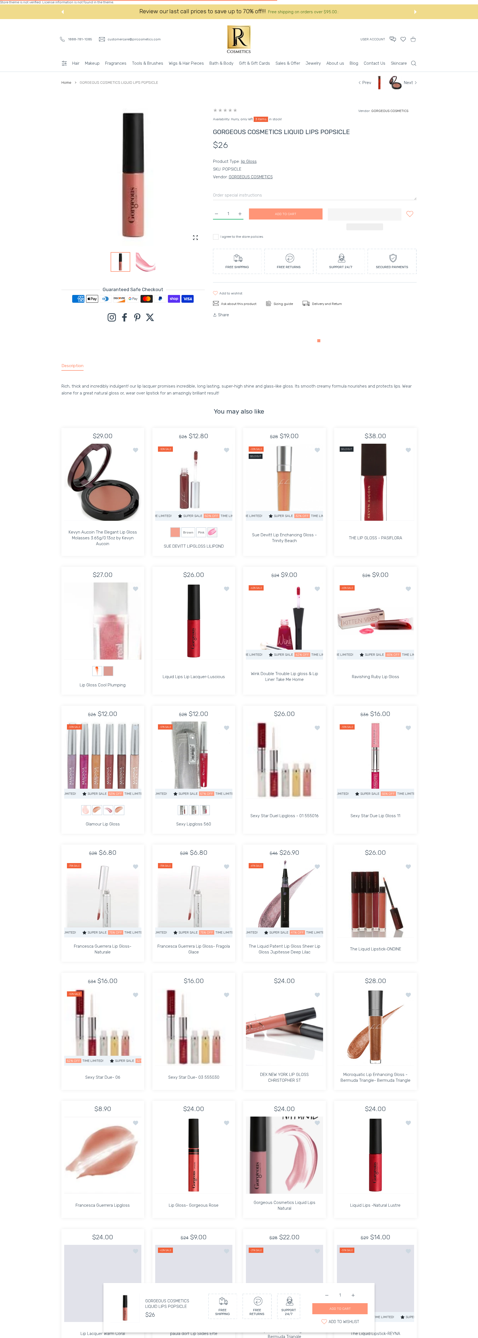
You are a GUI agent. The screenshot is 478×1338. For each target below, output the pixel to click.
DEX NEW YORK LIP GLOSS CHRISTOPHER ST (284, 1077)
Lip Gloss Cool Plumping (103, 685)
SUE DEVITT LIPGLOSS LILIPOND (193, 545)
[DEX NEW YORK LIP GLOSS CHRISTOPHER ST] (284, 1027)
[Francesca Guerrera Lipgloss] (102, 1155)
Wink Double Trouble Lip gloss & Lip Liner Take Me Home (284, 676)
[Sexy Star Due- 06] (102, 1027)
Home (66, 82)
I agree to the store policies (241, 237)
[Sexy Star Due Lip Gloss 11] (375, 760)
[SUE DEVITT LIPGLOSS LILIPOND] (193, 482)
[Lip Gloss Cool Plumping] (102, 621)
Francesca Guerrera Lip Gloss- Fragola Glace (193, 949)
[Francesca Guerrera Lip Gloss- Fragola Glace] (193, 898)
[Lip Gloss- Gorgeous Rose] (193, 1155)
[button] (62, 12)
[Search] (414, 63)
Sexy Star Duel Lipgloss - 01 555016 (284, 815)
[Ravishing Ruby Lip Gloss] (375, 621)
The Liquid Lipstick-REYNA (375, 1333)
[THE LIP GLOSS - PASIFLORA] (375, 482)
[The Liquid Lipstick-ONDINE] (375, 898)
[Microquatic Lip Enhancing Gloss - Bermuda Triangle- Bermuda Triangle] (375, 1027)
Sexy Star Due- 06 (102, 1077)
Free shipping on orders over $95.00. (303, 11)
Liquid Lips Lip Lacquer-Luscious (193, 676)
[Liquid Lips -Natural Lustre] (375, 1155)
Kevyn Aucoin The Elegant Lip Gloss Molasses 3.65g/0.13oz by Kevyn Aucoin (103, 537)
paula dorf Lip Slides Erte (193, 1333)
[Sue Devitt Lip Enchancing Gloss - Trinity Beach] (284, 482)
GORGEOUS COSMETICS (389, 111)
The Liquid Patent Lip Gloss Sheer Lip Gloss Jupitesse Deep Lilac (284, 949)
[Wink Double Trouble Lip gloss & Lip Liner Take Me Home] (284, 621)
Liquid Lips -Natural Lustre (375, 1205)
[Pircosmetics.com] (239, 39)
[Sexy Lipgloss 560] (193, 760)
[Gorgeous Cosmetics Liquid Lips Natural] (284, 1155)
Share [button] (223, 314)
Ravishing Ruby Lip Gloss (375, 676)
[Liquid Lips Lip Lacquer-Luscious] (193, 621)
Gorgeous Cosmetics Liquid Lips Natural (284, 1205)
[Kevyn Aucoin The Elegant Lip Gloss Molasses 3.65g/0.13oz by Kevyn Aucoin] (102, 482)
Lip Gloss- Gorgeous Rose (194, 1205)
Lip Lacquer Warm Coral (102, 1333)
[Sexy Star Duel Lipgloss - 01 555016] (284, 760)
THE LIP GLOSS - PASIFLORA (375, 537)
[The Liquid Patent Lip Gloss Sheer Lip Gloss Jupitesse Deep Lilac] (284, 898)
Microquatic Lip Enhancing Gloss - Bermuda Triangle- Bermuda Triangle (375, 1077)
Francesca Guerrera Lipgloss (103, 1205)
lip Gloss (249, 161)
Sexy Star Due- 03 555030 (193, 1077)
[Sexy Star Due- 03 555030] (193, 1027)
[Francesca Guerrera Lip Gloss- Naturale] (102, 898)
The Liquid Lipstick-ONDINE (375, 949)
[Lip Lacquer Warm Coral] (102, 1283)
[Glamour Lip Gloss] (102, 760)
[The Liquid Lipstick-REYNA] (375, 1283)
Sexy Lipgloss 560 (193, 823)
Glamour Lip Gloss (103, 823)
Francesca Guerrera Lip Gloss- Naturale (102, 949)
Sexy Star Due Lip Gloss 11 (375, 815)
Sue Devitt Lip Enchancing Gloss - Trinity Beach (284, 537)
